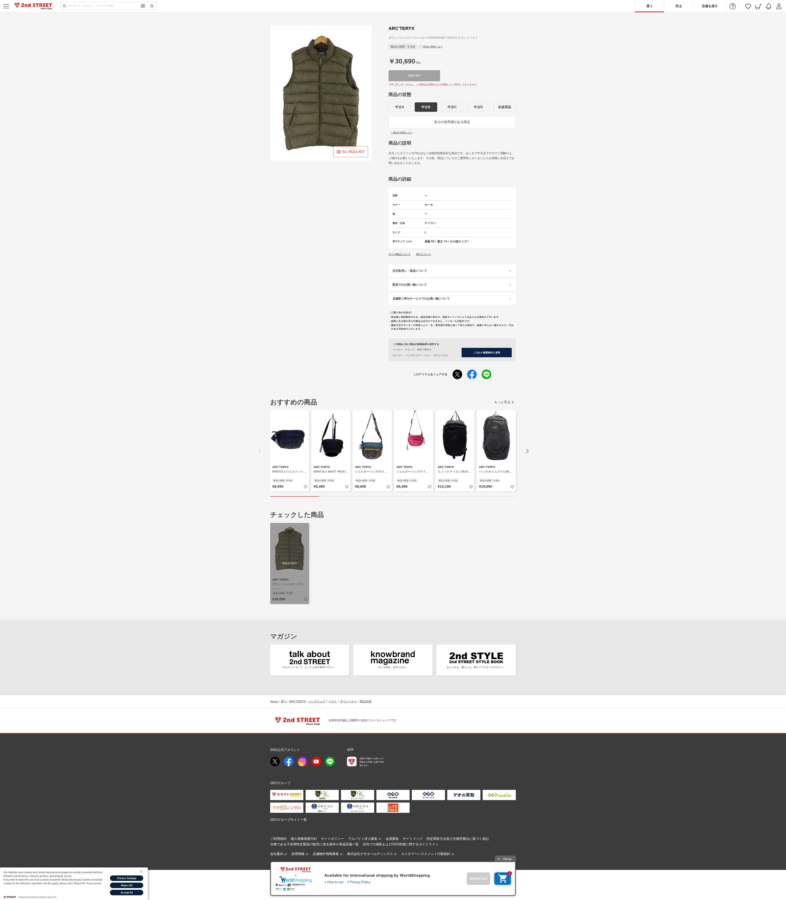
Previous (260, 451)
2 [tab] (343, 496)
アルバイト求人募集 (363, 838)
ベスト (332, 701)
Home (274, 701)
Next (526, 451)
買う (649, 6)
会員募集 (392, 838)
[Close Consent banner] (141, 871)
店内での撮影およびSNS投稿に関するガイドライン (400, 844)
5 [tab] (491, 496)
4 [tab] (442, 496)
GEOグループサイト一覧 (288, 819)
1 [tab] (294, 496)
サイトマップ (412, 838)
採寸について (423, 254)
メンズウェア (316, 701)
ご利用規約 (278, 838)
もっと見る (502, 402)
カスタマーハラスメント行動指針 (426, 854)
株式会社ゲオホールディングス (370, 854)
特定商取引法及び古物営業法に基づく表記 (458, 838)
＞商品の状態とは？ (402, 132)
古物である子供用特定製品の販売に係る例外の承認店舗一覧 (314, 844)
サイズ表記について (399, 254)
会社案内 (277, 854)
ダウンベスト (348, 701)
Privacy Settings (126, 878)
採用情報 (298, 854)
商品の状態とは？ (433, 46)
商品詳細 (365, 701)
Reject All (126, 885)
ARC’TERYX (297, 701)
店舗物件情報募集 (326, 854)
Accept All (127, 892)
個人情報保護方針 (304, 838)
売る (678, 6)
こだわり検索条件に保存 (486, 352)
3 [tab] (393, 496)
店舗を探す (710, 6)
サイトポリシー (332, 838)
